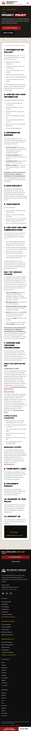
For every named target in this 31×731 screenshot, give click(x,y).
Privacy (3, 725)
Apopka (3, 680)
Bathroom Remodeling (7, 644)
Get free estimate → (15, 557)
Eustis (3, 662)
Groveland (4, 683)
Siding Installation (6, 624)
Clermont (4, 672)
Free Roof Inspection (7, 614)
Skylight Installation (7, 632)
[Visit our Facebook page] (3, 593)
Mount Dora (5, 667)
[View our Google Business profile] (6, 593)
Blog (3, 700)
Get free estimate (11, 28)
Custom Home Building (7, 652)
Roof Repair (5, 604)
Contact (4, 698)
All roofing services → (9, 617)
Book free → (25, 729)
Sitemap (18, 725)
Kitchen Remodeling (7, 642)
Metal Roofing (5, 609)
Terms (7, 725)
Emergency (4, 713)
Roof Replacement (6, 601)
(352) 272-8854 (8, 32)
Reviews (4, 695)
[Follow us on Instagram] (10, 593)
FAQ (3, 703)
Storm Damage (5, 606)
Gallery (3, 710)
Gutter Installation (6, 627)
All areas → (5, 685)
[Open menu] (27, 3)
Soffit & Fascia (5, 629)
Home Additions (6, 647)
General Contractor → (9, 655)
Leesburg (4, 670)
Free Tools (4, 715)
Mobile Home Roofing (7, 634)
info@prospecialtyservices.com (14, 535)
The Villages (5, 677)
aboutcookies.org (9, 464)
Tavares (4, 665)
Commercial (5, 612)
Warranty (4, 708)
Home (3, 9)
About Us (4, 693)
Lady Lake (4, 675)
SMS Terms (12, 725)
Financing (4, 705)
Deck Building (5, 650)
